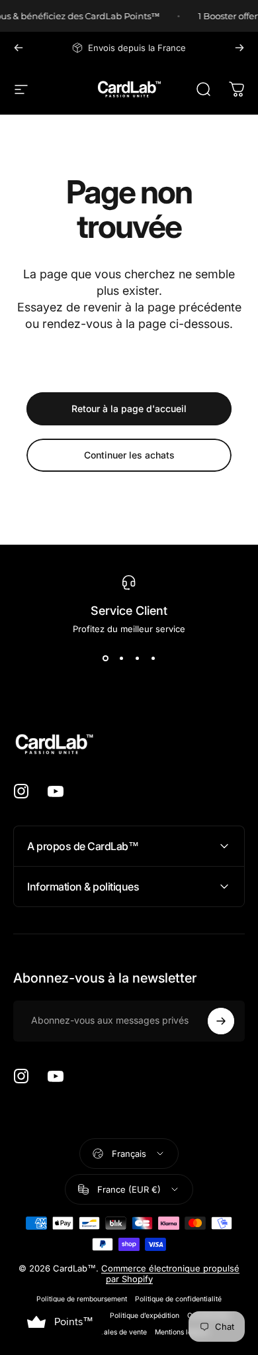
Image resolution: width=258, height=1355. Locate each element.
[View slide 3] (137, 658)
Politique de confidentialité (178, 1299)
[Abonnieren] (221, 1021)
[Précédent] (18, 48)
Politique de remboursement (81, 1299)
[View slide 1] (105, 658)
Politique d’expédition (144, 1315)
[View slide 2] (121, 658)
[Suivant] (239, 48)
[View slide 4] (153, 658)
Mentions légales (182, 1332)
